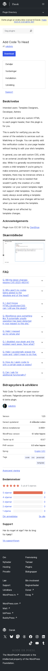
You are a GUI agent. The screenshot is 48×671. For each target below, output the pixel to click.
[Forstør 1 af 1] (41, 243)
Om (4, 557)
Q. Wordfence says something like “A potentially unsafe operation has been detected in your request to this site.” (17, 320)
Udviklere (7, 590)
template (40, 463)
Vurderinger (11, 71)
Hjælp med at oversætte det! (30, 21)
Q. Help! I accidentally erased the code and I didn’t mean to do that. (20, 353)
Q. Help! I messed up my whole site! (11, 332)
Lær (5, 580)
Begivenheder (32, 585)
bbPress (8, 613)
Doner (29, 590)
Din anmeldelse (10, 516)
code (27, 457)
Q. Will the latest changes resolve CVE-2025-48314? (16, 281)
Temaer (29, 562)
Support (9, 92)
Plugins (28, 567)
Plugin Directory (10, 12)
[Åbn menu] (43, 4)
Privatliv (6, 571)
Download (9, 54)
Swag (29, 594)
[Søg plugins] (31, 31)
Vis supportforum (11, 540)
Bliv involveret (32, 580)
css (33, 457)
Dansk (12, 630)
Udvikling (9, 85)
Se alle (42, 516)
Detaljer (9, 64)
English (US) (40, 451)
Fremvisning (31, 557)
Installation (10, 78)
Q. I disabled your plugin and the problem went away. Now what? (19, 342)
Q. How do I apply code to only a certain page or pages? (17, 363)
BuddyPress (10, 617)
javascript (40, 457)
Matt (6, 608)
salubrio (9, 46)
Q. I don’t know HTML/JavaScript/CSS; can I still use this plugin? (15, 306)
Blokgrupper (31, 571)
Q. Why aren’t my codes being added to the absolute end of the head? (16, 293)
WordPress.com (12, 603)
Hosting (6, 567)
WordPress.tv (11, 594)
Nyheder (7, 562)
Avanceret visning (11, 470)
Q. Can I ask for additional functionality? (14, 373)
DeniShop (34, 227)
